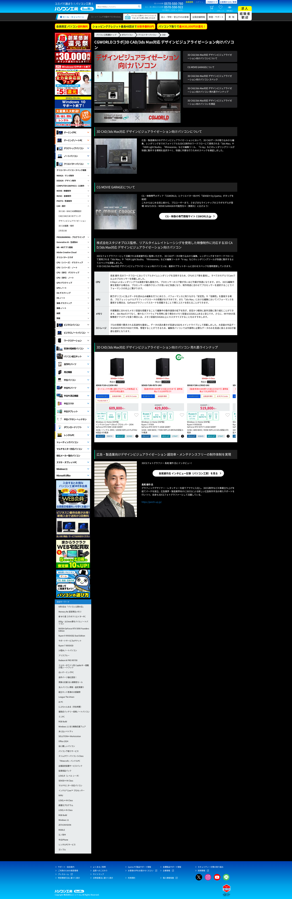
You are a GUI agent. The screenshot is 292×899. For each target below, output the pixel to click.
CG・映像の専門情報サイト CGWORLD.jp (188, 216)
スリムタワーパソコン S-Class (71, 756)
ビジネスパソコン (72, 324)
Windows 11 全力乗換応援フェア (72, 726)
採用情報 (201, 870)
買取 (232, 16)
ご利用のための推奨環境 (68, 870)
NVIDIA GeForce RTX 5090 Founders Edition (74, 629)
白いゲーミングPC (66, 672)
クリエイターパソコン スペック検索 (71, 170)
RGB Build (63, 721)
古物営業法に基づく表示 (103, 878)
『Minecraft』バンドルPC (69, 761)
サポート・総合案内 (66, 867)
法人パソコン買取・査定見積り (71, 687)
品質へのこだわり (100, 870)
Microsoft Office (63, 475)
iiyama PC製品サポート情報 (139, 867)
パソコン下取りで (182, 26)
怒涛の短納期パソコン (74, 348)
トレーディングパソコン (67, 442)
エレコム (62, 849)
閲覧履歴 (230, 11)
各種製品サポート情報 (172, 867)
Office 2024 (63, 741)
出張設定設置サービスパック (70, 766)
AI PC (61, 702)
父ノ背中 (62, 834)
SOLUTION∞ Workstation (70, 736)
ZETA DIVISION (65, 824)
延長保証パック (65, 770)
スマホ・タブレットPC (66, 462)
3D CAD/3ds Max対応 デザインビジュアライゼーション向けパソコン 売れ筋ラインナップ (210, 90)
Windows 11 (61, 468)
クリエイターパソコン (147, 34)
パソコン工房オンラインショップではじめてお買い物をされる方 (143, 16)
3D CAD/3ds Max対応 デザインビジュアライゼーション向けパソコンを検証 (210, 102)
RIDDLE (62, 830)
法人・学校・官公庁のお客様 (175, 16)
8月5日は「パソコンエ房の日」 (71, 606)
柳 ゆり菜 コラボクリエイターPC (72, 616)
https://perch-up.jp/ (152, 501)
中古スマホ (69, 403)
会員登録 (189, 2)
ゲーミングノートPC (73, 140)
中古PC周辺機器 (71, 395)
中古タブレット (71, 411)
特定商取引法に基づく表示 (69, 878)
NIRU (61, 795)
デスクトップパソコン (74, 148)
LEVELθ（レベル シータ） (69, 775)
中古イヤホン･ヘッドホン (75, 419)
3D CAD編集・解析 (66, 225)
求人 (245, 12)
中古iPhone (63, 839)
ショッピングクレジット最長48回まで (123, 26)
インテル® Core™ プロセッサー (72, 790)
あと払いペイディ (66, 731)
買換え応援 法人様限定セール (71, 682)
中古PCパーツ (70, 387)
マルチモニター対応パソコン (69, 448)
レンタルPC (69, 435)
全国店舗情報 (198, 16)
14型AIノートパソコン (68, 650)
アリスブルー (64, 655)
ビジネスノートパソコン (75, 332)
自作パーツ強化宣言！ (68, 677)
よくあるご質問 (99, 867)
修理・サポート (216, 16)
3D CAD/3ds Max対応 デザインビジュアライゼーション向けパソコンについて (210, 56)
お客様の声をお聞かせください (140, 870)
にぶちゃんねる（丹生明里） (70, 706)
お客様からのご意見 (228, 2)
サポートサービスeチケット (70, 640)
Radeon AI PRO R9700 (68, 660)
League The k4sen (66, 697)
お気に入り (220, 11)
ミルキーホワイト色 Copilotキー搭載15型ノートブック (74, 666)
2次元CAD (63, 230)
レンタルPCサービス (67, 844)
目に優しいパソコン (67, 746)
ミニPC (62, 716)
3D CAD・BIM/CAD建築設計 (70, 211)
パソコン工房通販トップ (106, 34)
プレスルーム (63, 874)
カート (212, 11)
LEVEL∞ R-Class (66, 810)
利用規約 (131, 878)
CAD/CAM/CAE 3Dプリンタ (70, 216)
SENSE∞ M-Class (66, 780)
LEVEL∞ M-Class (66, 800)
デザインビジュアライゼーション (72, 221)
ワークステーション (73, 340)
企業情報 (166, 870)
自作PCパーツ (70, 364)
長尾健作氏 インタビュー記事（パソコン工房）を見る (188, 473)
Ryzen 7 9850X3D (66, 645)
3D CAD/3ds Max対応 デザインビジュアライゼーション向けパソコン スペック (210, 77)
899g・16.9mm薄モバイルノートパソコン (73, 622)
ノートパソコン (71, 155)
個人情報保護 (168, 878)
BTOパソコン (127, 34)
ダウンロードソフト (73, 427)
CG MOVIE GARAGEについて (201, 67)
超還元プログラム (66, 805)
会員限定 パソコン (72, 26)
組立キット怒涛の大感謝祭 (69, 692)
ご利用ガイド (211, 2)
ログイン (199, 2)
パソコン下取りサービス (69, 751)
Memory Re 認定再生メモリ (70, 611)
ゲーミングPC (70, 132)
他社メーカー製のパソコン (68, 455)
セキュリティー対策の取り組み (210, 867)
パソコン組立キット (73, 356)
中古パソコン (70, 379)
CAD (163, 34)
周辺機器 (68, 371)
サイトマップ (98, 874)
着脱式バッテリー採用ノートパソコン (74, 711)
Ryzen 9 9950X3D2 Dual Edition (72, 635)
